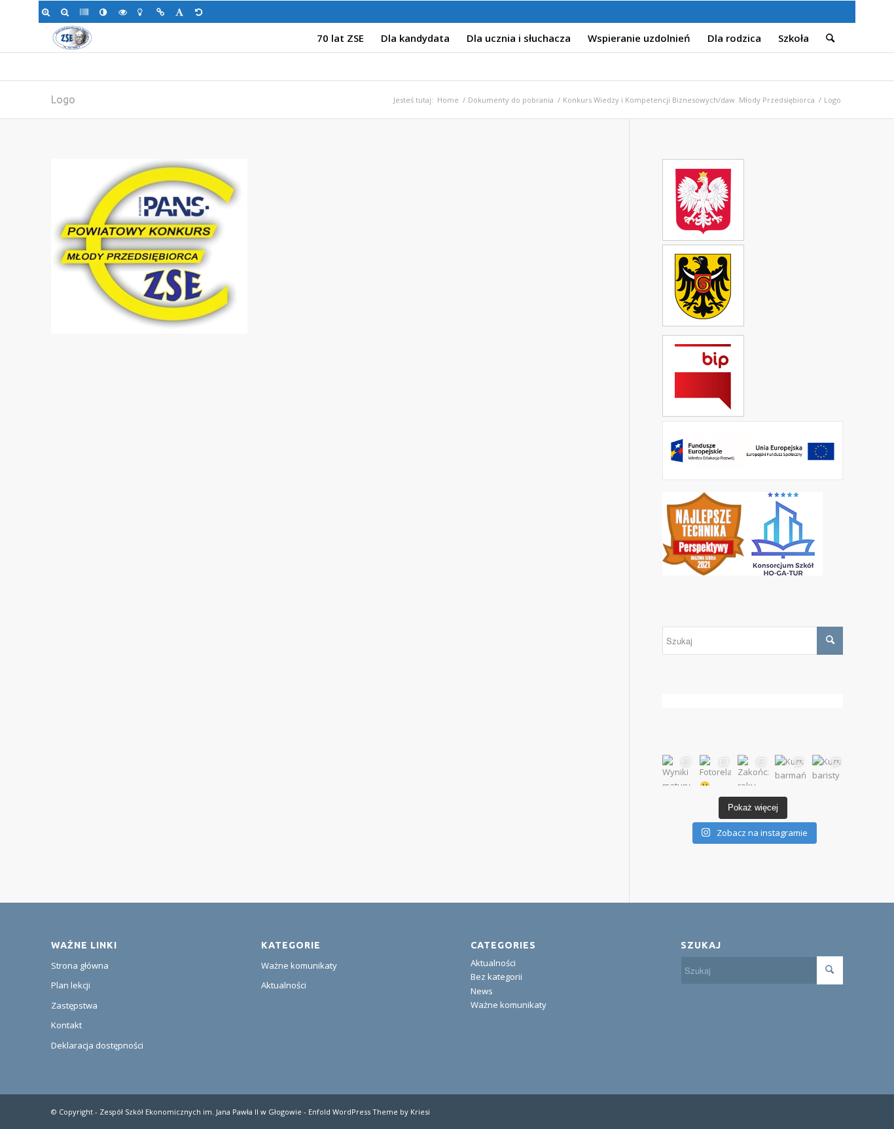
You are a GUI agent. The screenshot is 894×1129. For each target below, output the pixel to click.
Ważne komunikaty (299, 965)
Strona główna (80, 965)
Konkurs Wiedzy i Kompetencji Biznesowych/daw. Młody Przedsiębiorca (689, 100)
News (482, 991)
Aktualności (283, 985)
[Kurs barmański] (790, 770)
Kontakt (66, 1025)
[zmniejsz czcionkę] (67, 11)
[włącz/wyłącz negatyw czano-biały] (124, 11)
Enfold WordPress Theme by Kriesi (369, 1112)
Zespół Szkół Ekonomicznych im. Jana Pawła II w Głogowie (200, 1112)
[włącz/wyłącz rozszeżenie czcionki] (181, 11)
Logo (63, 99)
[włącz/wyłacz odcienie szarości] (86, 11)
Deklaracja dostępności (97, 1045)
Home (448, 100)
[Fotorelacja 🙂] (715, 770)
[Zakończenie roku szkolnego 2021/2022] (753, 770)
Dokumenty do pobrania (511, 100)
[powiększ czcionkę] (48, 11)
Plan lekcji (70, 985)
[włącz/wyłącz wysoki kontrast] (105, 11)
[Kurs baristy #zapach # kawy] (827, 770)
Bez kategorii (496, 976)
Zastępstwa (74, 1005)
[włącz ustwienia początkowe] (201, 11)
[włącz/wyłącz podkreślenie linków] (162, 11)
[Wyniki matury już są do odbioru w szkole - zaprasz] (677, 770)
